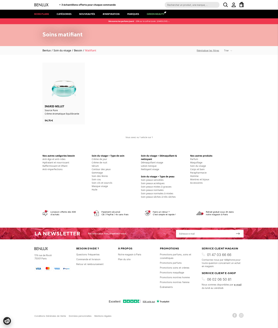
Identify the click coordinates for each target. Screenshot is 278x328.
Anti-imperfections (52, 169)
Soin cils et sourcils (102, 182)
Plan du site (124, 259)
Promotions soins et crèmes (174, 267)
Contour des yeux (101, 169)
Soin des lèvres (100, 176)
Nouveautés (87, 14)
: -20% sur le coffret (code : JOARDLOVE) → (139, 21)
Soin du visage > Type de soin (108, 155)
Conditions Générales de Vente (50, 316)
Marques (133, 14)
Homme (194, 176)
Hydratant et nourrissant (55, 162)
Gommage (97, 172)
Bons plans (41, 14)
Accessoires (196, 182)
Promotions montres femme (174, 282)
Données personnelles (80, 316)
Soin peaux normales (152, 190)
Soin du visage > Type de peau (157, 176)
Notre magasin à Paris (129, 254)
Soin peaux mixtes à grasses (156, 186)
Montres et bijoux (199, 179)
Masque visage (100, 186)
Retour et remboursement (90, 264)
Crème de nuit (99, 162)
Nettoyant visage (150, 169)
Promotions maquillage (172, 272)
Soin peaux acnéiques (153, 183)
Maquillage (196, 162)
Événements (166, 287)
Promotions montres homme (175, 277)
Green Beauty (155, 14)
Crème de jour (99, 159)
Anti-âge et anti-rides (53, 159)
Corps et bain (197, 169)
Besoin (78, 50)
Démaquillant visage (152, 162)
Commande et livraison (88, 259)
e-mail (237, 284)
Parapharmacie (198, 172)
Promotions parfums (171, 262)
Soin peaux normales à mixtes (157, 193)
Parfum (194, 159)
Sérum (95, 165)
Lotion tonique (149, 165)
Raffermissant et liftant (54, 165)
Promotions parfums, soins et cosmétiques (175, 256)
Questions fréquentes (88, 254)
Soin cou (96, 179)
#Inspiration (111, 14)
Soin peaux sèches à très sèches (158, 196)
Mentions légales (102, 316)
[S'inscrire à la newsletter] (238, 233)
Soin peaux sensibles (152, 179)
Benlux (46, 50)
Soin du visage (62, 50)
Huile (94, 189)
